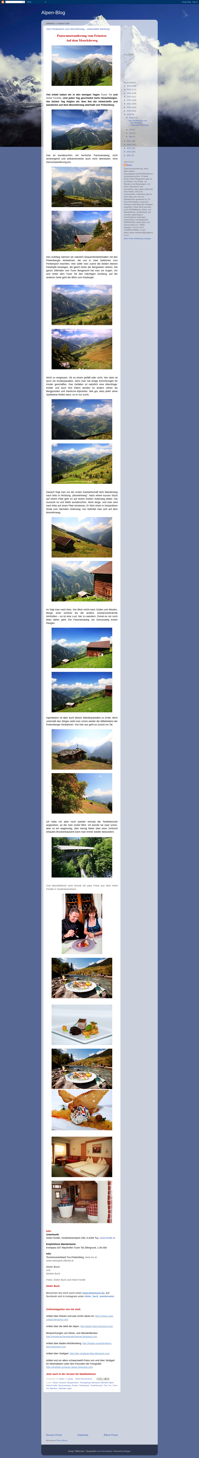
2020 (129, 107)
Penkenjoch (84, 1385)
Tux (109, 1385)
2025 (129, 90)
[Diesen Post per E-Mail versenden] (98, 1379)
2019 (129, 111)
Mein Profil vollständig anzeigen (137, 239)
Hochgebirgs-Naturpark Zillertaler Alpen (97, 1383)
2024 (129, 93)
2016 (129, 145)
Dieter (129, 165)
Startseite (82, 1435)
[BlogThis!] (100, 1379)
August (132, 118)
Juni (131, 133)
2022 (129, 100)
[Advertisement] (82, 1413)
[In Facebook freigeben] (105, 1379)
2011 (129, 155)
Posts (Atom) (62, 1440)
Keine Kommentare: (84, 1379)
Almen (55, 1383)
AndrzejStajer (106, 1451)
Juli (130, 130)
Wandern (54, 1388)
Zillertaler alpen (65, 1388)
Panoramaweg (64, 1385)
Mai (131, 137)
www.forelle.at (107, 1238)
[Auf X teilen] (103, 1379)
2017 (129, 141)
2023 (129, 97)
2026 (129, 86)
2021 (129, 104)
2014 (129, 152)
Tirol (105, 1385)
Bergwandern (73, 1383)
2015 (129, 148)
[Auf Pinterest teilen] (108, 1379)
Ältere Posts (111, 1435)
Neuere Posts (54, 1435)
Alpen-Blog (53, 12)
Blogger (127, 1451)
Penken (75, 1385)
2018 (129, 114)
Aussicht (62, 1383)
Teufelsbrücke (96, 1385)
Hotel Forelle (51, 1385)
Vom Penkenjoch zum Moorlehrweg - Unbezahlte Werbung (78, 29)
